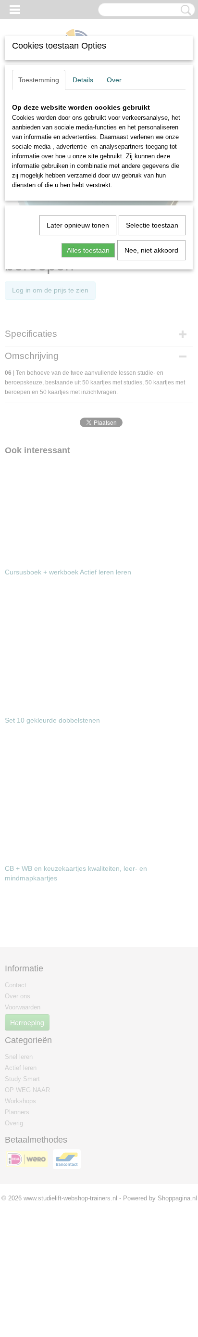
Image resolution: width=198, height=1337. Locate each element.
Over (114, 80)
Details (83, 80)
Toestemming (38, 80)
